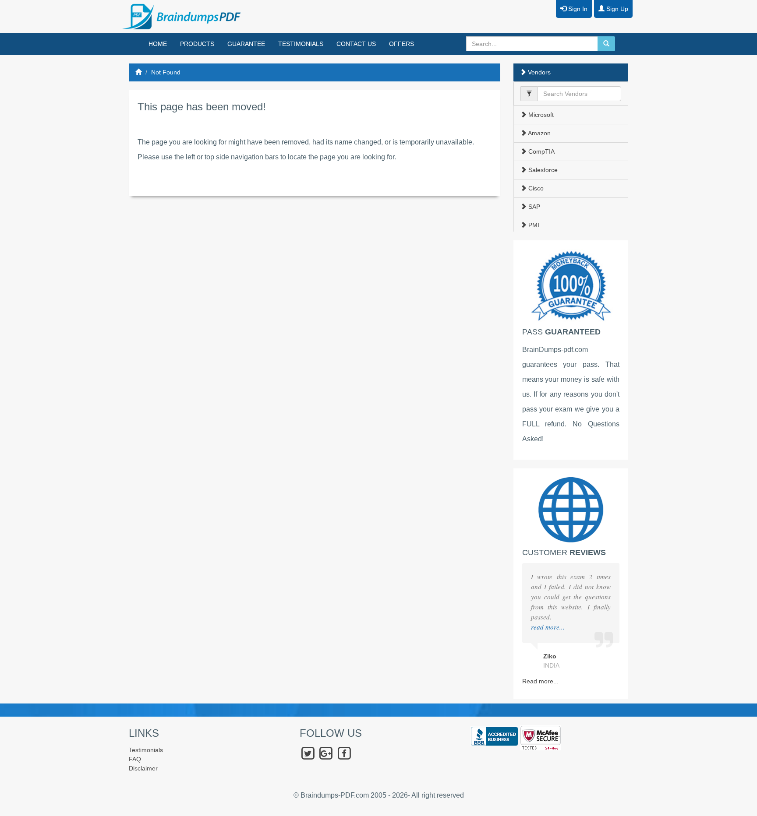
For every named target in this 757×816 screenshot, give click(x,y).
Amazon (539, 133)
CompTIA (541, 151)
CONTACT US (356, 43)
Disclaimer (143, 768)
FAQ (135, 759)
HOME (158, 43)
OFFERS (401, 43)
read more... (548, 627)
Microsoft (540, 114)
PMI (533, 225)
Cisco (535, 188)
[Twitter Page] (308, 752)
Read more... (540, 681)
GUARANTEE (246, 43)
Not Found (165, 72)
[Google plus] (326, 752)
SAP (533, 206)
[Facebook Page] (344, 752)
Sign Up (616, 8)
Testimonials (146, 749)
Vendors (538, 72)
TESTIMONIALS (300, 43)
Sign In (576, 8)
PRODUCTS (197, 43)
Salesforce (542, 169)
